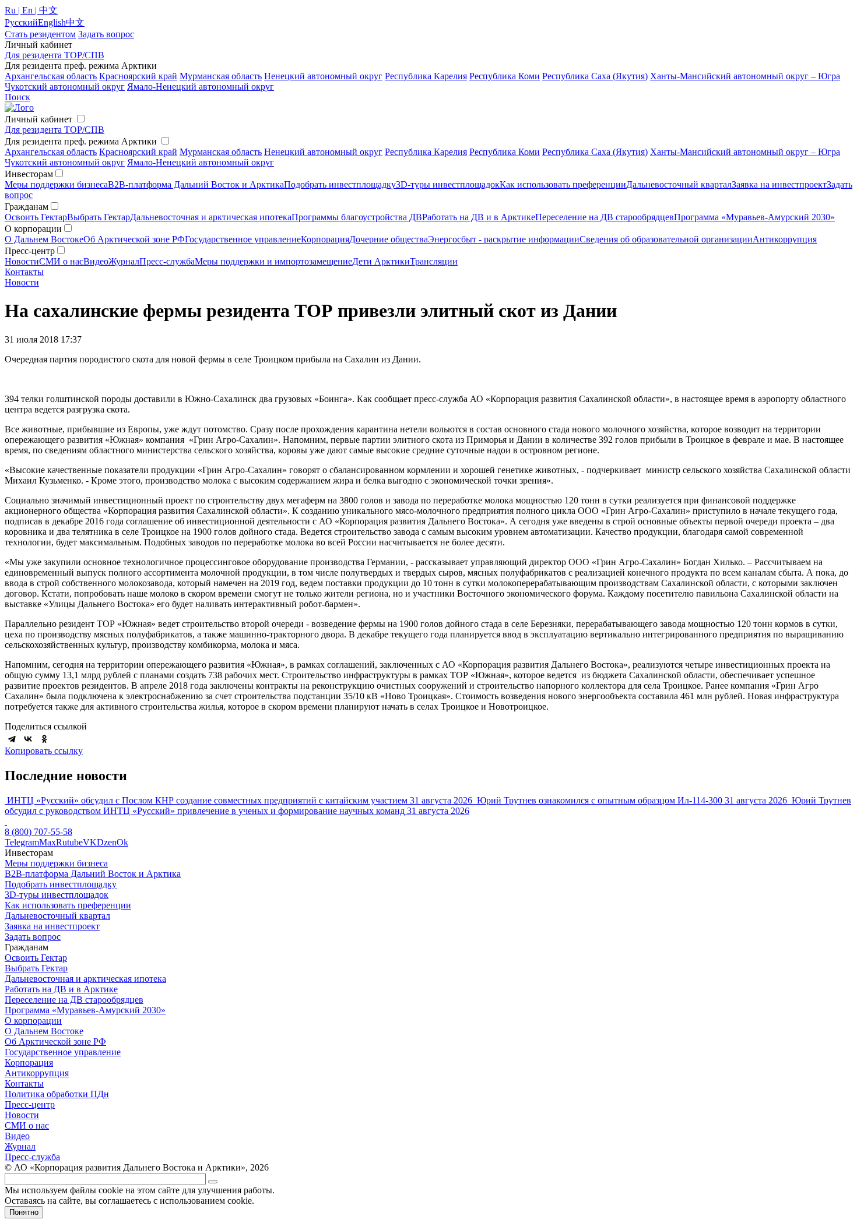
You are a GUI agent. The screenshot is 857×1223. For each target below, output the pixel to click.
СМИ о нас (61, 261)
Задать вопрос (33, 937)
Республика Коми (504, 76)
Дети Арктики (381, 261)
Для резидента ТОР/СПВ (54, 55)
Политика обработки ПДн (57, 1094)
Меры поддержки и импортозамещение (273, 261)
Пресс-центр (30, 1104)
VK (90, 842)
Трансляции (434, 261)
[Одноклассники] (44, 739)
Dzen (107, 842)
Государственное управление (243, 239)
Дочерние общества (388, 239)
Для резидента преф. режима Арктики (81, 141)
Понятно (23, 1212)
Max (47, 842)
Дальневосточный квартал (679, 184)
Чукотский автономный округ (65, 86)
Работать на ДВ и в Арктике (478, 217)
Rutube (69, 842)
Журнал (123, 261)
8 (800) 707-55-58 (38, 832)
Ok (122, 842)
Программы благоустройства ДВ (356, 217)
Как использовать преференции (563, 184)
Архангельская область (51, 76)
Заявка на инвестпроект (779, 184)
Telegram (22, 842)
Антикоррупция (785, 239)
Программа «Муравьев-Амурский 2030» (754, 217)
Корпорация (325, 239)
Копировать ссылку (44, 751)
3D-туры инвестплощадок (448, 184)
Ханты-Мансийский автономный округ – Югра (745, 76)
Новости (22, 261)
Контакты (24, 272)
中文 (75, 22)
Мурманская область (221, 76)
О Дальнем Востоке (44, 239)
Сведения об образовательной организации (666, 239)
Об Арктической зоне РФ (134, 239)
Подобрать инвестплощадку (340, 184)
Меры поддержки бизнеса (56, 184)
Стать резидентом (40, 34)
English (52, 22)
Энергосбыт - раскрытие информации (503, 239)
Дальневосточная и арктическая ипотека (210, 217)
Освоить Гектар (36, 217)
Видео (95, 261)
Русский (21, 22)
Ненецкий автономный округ (323, 76)
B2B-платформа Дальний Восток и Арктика (196, 184)
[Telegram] (12, 739)
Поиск (17, 97)
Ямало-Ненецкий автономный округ (200, 86)
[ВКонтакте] (28, 739)
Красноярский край (138, 76)
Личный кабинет (38, 119)
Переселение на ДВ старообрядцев (604, 217)
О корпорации (33, 1020)
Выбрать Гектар (98, 217)
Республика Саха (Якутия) (595, 76)
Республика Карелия (426, 76)
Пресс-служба (167, 261)
